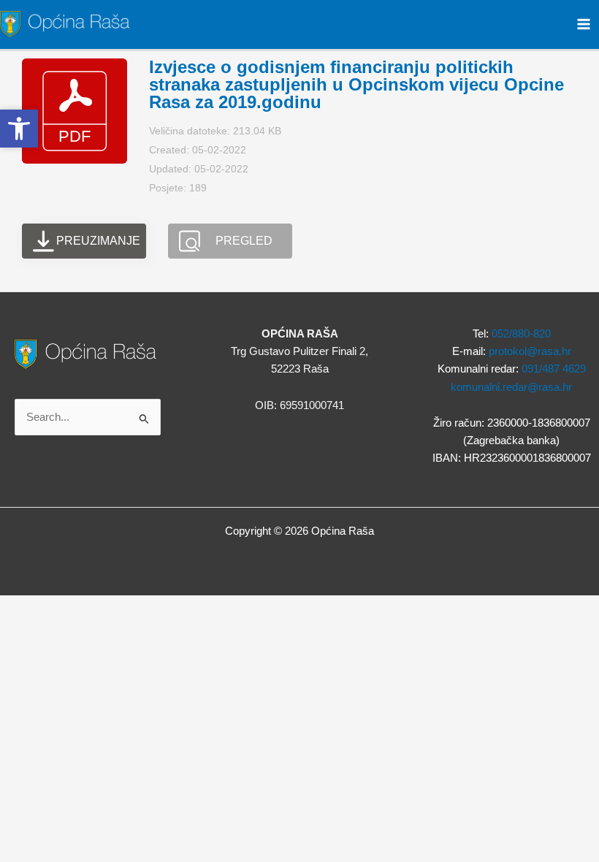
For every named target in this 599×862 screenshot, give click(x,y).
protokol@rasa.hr (530, 351)
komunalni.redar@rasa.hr (511, 387)
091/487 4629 (554, 369)
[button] (19, 129)
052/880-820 (521, 334)
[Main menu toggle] (583, 24)
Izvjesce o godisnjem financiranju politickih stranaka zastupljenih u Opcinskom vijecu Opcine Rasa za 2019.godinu (356, 84)
